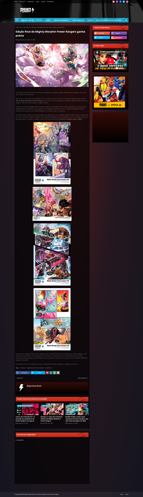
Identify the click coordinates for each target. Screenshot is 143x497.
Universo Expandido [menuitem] (61, 20)
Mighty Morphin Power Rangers (35, 368)
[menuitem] (17, 20)
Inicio (16, 1)
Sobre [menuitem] (48, 20)
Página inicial (19, 27)
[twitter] (124, 1)
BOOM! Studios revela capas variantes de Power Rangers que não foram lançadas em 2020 (76, 419)
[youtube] (113, 1)
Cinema (43, 1)
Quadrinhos (31, 1)
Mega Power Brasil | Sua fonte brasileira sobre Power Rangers (41, 494)
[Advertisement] (93, 10)
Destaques (23, 368)
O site (126, 494)
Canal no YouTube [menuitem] (27, 20)
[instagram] (127, 1)
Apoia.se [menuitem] (90, 20)
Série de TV (22, 1)
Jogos (37, 1)
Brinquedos (50, 1)
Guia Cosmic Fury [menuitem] (79, 20)
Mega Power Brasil (34, 386)
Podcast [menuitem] (40, 20)
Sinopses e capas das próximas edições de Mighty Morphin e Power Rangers (51, 419)
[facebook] (120, 1)
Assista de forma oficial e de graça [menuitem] (108, 20)
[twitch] (117, 1)
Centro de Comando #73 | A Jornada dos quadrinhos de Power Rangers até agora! (25, 419)
